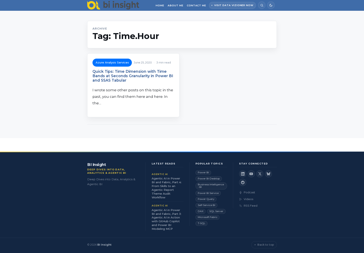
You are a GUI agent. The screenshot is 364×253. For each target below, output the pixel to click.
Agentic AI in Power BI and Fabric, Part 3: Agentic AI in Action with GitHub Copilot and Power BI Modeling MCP (166, 219)
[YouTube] (251, 174)
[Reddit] (242, 182)
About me (175, 5)
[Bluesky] (268, 174)
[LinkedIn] (242, 174)
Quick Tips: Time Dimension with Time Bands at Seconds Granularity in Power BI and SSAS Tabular (132, 75)
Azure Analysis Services (112, 62)
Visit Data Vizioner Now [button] (233, 5)
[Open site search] (261, 5)
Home (160, 5)
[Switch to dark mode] (270, 5)
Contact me (196, 5)
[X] (260, 174)
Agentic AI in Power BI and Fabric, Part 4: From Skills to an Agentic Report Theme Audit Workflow (167, 188)
